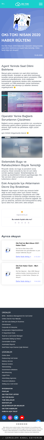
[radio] (15, 222)
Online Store (6, 355)
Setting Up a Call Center (10, 384)
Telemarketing (6, 367)
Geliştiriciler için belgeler (13, 406)
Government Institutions (9, 370)
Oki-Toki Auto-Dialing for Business (13, 322)
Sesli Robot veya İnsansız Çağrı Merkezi (15, 347)
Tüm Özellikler (8, 400)
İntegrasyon (7, 389)
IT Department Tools (8, 333)
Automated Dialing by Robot (11, 339)
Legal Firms (6, 375)
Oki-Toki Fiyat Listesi (10, 394)
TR (3, 4)
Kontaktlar (7, 403)
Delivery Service (7, 361)
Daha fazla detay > (23, 257)
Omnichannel (6, 324)
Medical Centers (7, 364)
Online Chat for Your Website (11, 319)
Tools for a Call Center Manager (12, 336)
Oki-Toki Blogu (8, 397)
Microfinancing (7, 372)
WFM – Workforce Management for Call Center (17, 316)
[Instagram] (10, 417)
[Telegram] (16, 417)
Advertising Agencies (9, 378)
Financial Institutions (8, 381)
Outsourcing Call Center (10, 358)
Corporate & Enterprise (9, 327)
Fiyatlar (5, 391)
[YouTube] (22, 417)
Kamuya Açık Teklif (9, 411)
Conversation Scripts (9, 341)
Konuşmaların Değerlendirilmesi (12, 330)
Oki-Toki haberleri (9, 409)
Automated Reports (8, 344)
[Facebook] (4, 417)
